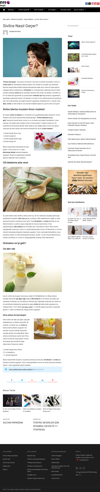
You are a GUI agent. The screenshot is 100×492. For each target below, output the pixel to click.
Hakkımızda (6, 466)
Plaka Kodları (55, 462)
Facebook (86, 3)
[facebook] (77, 468)
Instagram (92, 3)
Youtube (95, 3)
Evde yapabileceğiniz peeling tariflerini (21, 369)
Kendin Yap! (6, 459)
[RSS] (80, 474)
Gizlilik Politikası (36, 489)
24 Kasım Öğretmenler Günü (36, 478)
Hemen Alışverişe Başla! (10, 455)
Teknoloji (11, 10)
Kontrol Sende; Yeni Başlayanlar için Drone (82, 118)
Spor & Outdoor (79, 10)
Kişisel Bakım (28, 19)
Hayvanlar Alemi (65, 10)
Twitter (89, 3)
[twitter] (81, 468)
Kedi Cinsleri (85, 66)
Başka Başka (17, 14)
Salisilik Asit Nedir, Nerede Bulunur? (80, 162)
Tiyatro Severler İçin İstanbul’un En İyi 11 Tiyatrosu (46, 426)
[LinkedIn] (42, 380)
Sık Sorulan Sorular (9, 462)
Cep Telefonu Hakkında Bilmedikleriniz (81, 144)
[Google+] (32, 380)
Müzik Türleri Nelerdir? (88, 42)
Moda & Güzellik (23, 10)
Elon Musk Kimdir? (57, 475)
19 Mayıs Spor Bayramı (34, 462)
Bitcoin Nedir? (55, 459)
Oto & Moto (6, 14)
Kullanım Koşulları (25, 489)
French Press (55, 478)
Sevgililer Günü (31, 475)
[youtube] (84, 468)
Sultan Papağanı (13, 422)
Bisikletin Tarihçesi (74, 134)
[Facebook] (12, 380)
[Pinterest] (53, 380)
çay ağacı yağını (27, 307)
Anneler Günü (31, 455)
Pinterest (98, 3)
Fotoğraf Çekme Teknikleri (77, 130)
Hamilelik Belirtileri (87, 78)
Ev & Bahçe (52, 10)
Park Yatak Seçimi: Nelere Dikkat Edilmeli (82, 139)
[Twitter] (22, 380)
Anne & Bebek (38, 10)
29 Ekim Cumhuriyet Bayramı (36, 459)
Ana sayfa (6, 19)
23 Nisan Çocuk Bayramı (34, 466)
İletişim (5, 469)
